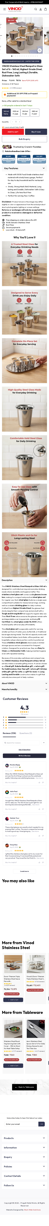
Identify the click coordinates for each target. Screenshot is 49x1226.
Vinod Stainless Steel (18, 945)
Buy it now (36, 132)
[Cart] (45, 9)
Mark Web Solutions (32, 1210)
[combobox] (44, 742)
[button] (12, 88)
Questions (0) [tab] (25, 733)
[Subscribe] (41, 1124)
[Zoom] (39, 50)
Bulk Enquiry (24, 139)
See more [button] (39, 778)
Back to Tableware (26, 1087)
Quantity (5, 122)
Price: (4, 80)
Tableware (33, 1012)
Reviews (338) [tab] (9, 733)
